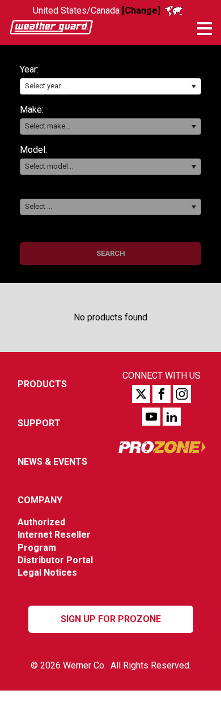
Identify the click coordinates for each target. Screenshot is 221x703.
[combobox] (110, 86)
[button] (193, 86)
